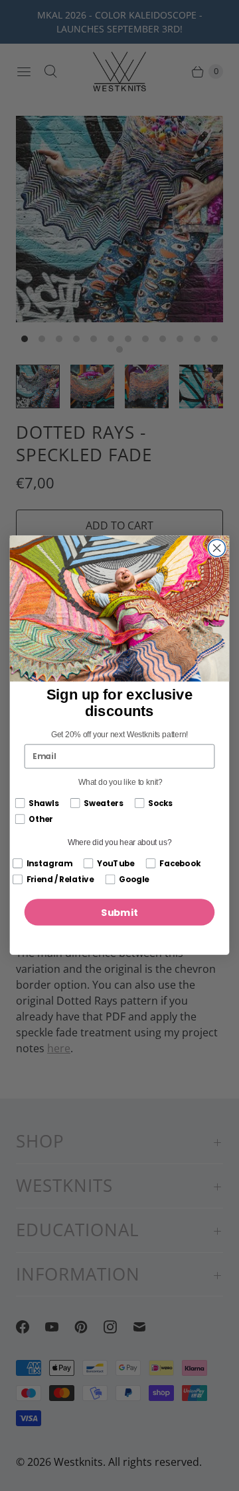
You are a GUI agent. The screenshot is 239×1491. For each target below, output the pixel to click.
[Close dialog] (217, 548)
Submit (119, 913)
